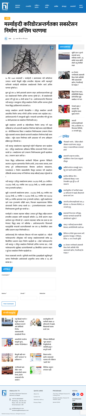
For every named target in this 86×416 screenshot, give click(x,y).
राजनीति (28, 6)
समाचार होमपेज (17, 6)
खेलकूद (64, 6)
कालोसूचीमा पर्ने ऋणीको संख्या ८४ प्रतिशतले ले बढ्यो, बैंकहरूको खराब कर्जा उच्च (73, 193)
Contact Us (37, 396)
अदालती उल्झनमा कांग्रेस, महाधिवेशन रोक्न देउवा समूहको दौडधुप (73, 159)
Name (4, 293)
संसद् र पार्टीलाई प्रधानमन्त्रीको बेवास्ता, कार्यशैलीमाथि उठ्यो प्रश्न (73, 226)
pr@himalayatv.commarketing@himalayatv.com (20, 409)
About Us (36, 394)
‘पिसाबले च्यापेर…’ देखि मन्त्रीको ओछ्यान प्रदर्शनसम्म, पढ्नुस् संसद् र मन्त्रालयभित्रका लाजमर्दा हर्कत (73, 145)
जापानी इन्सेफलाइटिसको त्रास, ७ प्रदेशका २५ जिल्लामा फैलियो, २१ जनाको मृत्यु (73, 204)
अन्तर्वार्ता (73, 6)
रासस (10, 39)
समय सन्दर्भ (81, 6)
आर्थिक (56, 6)
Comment (6, 275)
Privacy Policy (37, 402)
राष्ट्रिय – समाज (37, 6)
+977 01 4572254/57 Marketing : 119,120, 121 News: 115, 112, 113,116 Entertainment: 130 (19, 401)
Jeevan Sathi (56, 402)
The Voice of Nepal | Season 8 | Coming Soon (61, 394)
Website (42, 293)
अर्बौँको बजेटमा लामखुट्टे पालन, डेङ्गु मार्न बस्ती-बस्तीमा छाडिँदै (73, 169)
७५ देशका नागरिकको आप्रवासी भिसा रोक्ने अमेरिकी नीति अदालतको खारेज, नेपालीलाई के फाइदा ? (73, 248)
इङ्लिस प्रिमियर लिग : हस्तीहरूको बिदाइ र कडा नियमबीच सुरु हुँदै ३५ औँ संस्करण (71, 180)
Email (23, 293)
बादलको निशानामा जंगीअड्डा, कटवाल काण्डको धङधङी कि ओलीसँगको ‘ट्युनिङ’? (72, 216)
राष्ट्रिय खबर (47, 6)
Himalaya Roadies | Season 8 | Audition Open (61, 398)
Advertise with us (39, 399)
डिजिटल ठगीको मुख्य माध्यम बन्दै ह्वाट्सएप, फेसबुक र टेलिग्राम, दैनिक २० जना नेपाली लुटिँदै (73, 236)
